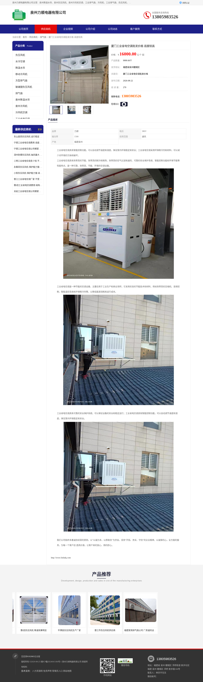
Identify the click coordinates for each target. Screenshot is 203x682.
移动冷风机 (21, 74)
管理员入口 (57, 671)
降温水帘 (20, 68)
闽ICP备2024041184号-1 (51, 662)
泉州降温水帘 (22, 99)
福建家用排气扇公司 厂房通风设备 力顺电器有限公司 (126, 630)
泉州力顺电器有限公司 (71, 662)
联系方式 (157, 29)
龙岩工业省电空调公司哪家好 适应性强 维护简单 (28, 191)
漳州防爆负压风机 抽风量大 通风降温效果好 (28, 155)
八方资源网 (37, 671)
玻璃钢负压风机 (23, 87)
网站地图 (67, 671)
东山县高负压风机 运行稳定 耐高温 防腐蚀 (28, 136)
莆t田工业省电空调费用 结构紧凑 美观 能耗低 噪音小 (28, 185)
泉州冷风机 (21, 106)
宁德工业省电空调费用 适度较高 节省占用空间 (28, 143)
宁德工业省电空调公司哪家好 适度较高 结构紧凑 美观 (28, 149)
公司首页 (23, 29)
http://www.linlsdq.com (61, 558)
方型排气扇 (21, 80)
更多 (40, 129)
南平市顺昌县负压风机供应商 (153, 630)
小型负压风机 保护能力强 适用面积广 (28, 173)
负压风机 (20, 55)
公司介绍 (90, 29)
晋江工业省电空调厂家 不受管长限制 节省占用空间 (28, 179)
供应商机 (46, 29)
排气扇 (43, 37)
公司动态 (112, 29)
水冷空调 (20, 61)
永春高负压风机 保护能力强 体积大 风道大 (28, 167)
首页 (25, 37)
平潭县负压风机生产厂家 (46, 630)
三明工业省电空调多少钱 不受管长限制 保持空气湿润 (28, 161)
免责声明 (47, 671)
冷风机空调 (21, 112)
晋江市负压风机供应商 (82, 630)
